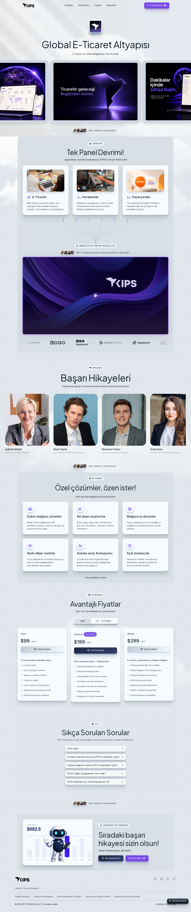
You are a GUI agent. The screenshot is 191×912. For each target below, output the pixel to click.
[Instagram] (155, 879)
